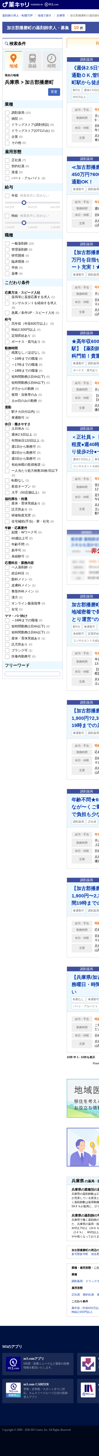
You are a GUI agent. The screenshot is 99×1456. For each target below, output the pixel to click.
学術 (17, 267)
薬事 (17, 273)
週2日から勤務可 (26, 452)
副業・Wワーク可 (26, 532)
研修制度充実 (23, 515)
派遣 (17, 172)
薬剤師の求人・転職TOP (17, 15)
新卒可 (18, 550)
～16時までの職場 (26, 358)
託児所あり (21, 509)
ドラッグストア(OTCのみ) (32, 130)
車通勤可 (20, 417)
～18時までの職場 (26, 370)
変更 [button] (54, 92)
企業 (17, 136)
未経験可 (20, 556)
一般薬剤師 (22, 243)
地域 (13, 66)
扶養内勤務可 (23, 656)
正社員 (18, 160)
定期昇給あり (23, 335)
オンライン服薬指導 (28, 603)
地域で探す (45, 15)
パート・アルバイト (28, 178)
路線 (32, 66)
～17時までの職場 (26, 364)
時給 (30, 215)
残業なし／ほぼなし (28, 352)
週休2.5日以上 (24, 434)
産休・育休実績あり (28, 503)
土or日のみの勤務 (26, 401)
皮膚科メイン (23, 585)
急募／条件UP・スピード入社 (35, 312)
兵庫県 (61, 15)
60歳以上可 (22, 538)
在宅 (17, 609)
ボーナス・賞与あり (28, 341)
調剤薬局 (21, 112)
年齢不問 (20, 544)
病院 (17, 118)
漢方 (17, 597)
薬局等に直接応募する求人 (33, 297)
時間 (51, 66)
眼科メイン (21, 579)
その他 (18, 143)
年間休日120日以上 (27, 440)
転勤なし (20, 480)
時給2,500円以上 (26, 329)
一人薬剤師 (21, 567)
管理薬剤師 (21, 249)
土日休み (20, 428)
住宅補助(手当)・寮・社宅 (32, 521)
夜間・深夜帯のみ (26, 394)
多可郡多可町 (80, 1254)
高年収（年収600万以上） (32, 323)
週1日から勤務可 (26, 446)
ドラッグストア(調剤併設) (32, 124)
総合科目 (20, 573)
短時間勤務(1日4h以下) (30, 376)
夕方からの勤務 (25, 388)
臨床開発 (20, 261)
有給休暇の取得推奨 (28, 464)
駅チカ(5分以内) (25, 411)
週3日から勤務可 (26, 458)
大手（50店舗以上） (28, 492)
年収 (30, 195)
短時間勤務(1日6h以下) (30, 382)
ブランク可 (21, 650)
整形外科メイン (25, 591)
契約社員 (20, 166)
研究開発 (20, 255)
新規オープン (23, 486)
